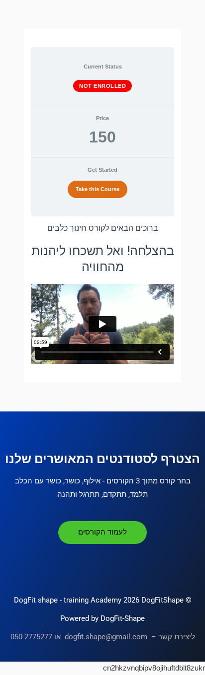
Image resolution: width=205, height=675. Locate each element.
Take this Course (97, 189)
